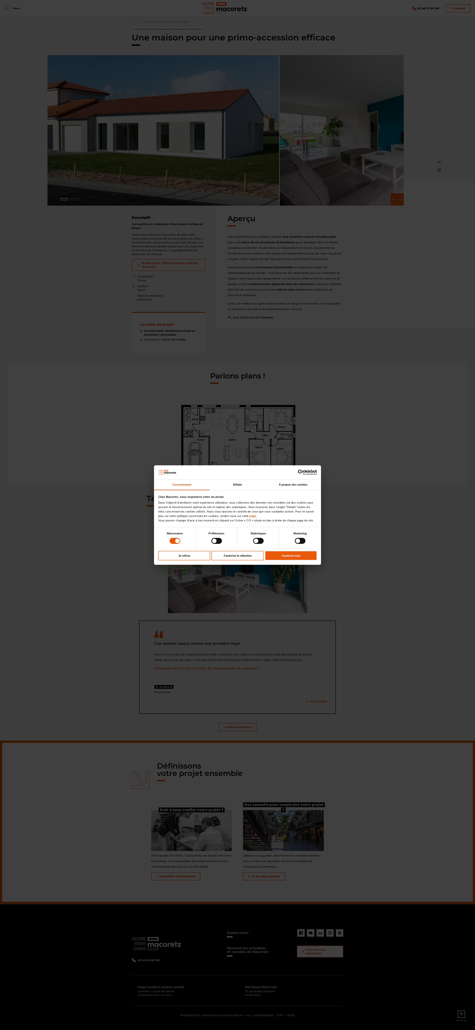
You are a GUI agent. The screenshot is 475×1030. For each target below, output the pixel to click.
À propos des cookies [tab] (293, 484)
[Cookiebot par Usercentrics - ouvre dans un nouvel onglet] (300, 472)
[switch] (216, 541)
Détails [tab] (237, 484)
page (252, 516)
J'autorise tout (290, 555)
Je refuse (184, 555)
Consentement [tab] (181, 484)
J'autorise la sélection (237, 555)
